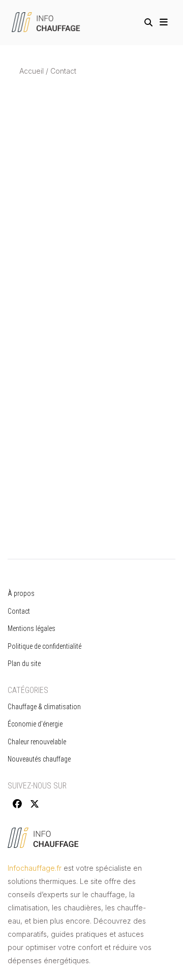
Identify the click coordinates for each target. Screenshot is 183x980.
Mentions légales (31, 628)
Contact (19, 611)
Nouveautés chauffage (39, 759)
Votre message (44, 469)
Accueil (31, 71)
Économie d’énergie (35, 724)
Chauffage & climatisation (44, 707)
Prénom (32, 314)
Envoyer (40, 567)
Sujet (27, 430)
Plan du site (24, 663)
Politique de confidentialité (45, 646)
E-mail (29, 392)
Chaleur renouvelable (37, 742)
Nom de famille (44, 353)
